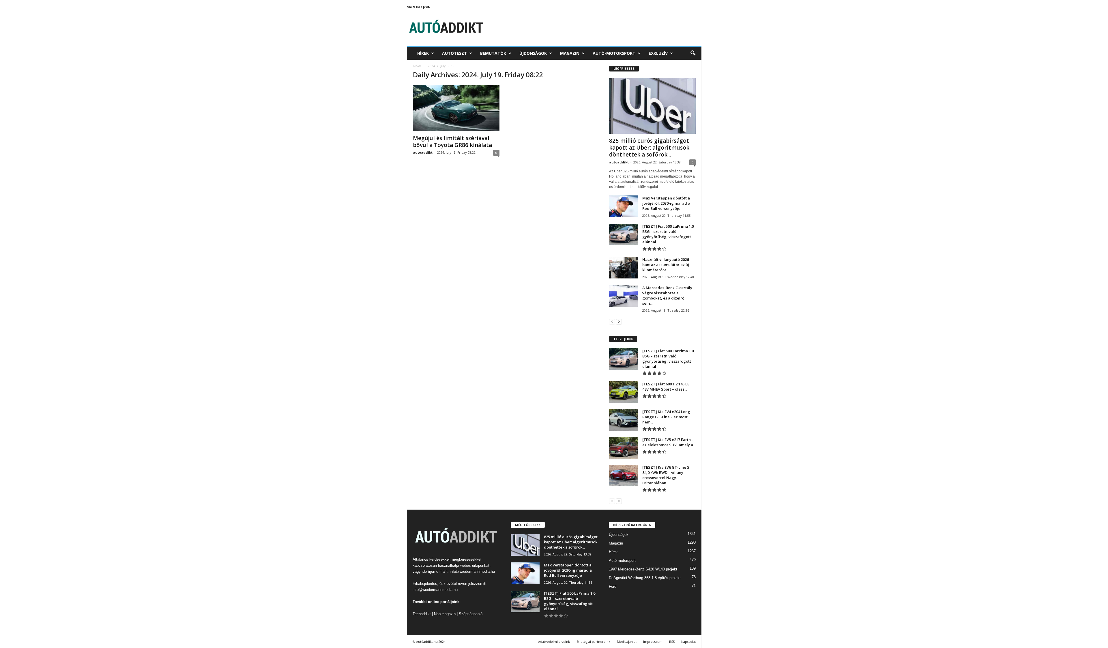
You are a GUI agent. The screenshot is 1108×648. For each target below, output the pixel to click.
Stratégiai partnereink (593, 641)
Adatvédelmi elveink (554, 641)
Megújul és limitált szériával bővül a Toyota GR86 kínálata (452, 141)
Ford (612, 586)
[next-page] (619, 322)
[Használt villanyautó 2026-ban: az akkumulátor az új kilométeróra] (623, 267)
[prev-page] (612, 322)
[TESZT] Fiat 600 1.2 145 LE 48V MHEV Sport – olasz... (665, 386)
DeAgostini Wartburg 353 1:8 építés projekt (645, 578)
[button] (692, 53)
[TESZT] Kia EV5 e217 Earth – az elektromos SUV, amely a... (669, 442)
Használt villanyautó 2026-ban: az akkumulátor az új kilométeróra (666, 264)
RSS (672, 641)
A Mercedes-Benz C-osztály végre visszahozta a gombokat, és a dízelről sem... (667, 295)
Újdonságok (533, 53)
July (443, 66)
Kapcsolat (688, 641)
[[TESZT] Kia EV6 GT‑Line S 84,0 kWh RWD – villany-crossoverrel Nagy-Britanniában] (623, 475)
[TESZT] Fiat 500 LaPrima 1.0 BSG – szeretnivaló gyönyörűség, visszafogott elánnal (668, 234)
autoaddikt (423, 152)
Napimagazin (445, 614)
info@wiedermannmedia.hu (472, 571)
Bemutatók (493, 53)
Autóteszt (454, 53)
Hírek (423, 53)
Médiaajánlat (627, 641)
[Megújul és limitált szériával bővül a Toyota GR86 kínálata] (456, 108)
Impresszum (652, 641)
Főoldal (417, 66)
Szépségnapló (470, 614)
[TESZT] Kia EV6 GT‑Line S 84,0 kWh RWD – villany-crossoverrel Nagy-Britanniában (665, 475)
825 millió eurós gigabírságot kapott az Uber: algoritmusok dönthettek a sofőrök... (649, 147)
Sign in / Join (419, 7)
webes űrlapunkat (474, 565)
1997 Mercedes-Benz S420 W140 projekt (643, 569)
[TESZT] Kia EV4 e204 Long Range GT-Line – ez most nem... (666, 417)
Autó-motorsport (614, 53)
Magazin (569, 53)
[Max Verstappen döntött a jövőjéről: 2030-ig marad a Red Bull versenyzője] (623, 206)
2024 (431, 66)
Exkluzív (658, 53)
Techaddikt (422, 614)
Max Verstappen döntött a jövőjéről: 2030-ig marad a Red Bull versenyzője (666, 203)
